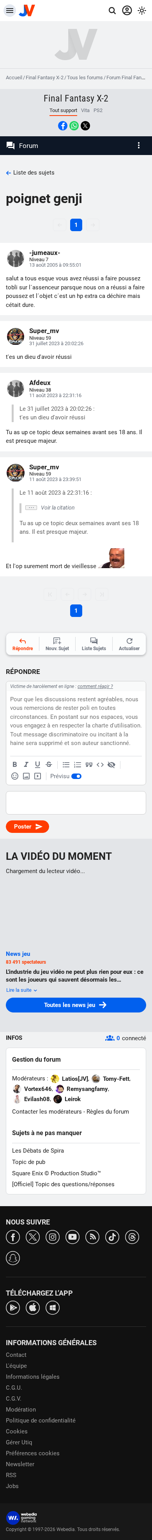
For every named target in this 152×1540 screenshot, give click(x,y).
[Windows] (53, 1307)
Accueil (14, 77)
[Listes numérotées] (77, 765)
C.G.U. (14, 1387)
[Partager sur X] (85, 125)
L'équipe (16, 1365)
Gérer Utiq (19, 1442)
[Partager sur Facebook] (62, 125)
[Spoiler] (111, 765)
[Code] (100, 765)
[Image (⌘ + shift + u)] (26, 776)
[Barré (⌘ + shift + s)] (48, 765)
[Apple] (33, 1307)
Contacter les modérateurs (47, 1111)
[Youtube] (72, 1236)
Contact (16, 1354)
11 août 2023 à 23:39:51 (55, 479)
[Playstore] (13, 1307)
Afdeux (40, 383)
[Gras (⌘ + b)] (14, 765)
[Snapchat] (13, 1257)
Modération (21, 1409)
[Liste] (66, 765)
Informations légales (33, 1376)
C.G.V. (13, 1398)
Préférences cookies (33, 1453)
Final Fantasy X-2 (45, 77)
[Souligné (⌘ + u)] (37, 765)
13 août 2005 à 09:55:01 (55, 265)
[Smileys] (14, 776)
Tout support (63, 110)
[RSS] (92, 1236)
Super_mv (44, 331)
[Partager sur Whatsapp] (74, 125)
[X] (33, 1236)
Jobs (12, 1486)
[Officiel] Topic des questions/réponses (63, 1184)
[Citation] (89, 765)
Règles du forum (108, 1111)
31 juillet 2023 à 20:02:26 (56, 343)
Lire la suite (19, 990)
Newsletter (20, 1464)
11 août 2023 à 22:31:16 (55, 395)
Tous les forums (85, 77)
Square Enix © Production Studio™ (56, 1173)
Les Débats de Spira (38, 1150)
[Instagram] (53, 1236)
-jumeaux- (44, 253)
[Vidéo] (37, 776)
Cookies (17, 1431)
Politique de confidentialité (41, 1420)
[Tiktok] (112, 1236)
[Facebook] (13, 1236)
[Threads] (132, 1236)
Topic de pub (28, 1162)
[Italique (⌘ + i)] (26, 765)
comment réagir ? (95, 686)
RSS (11, 1475)
